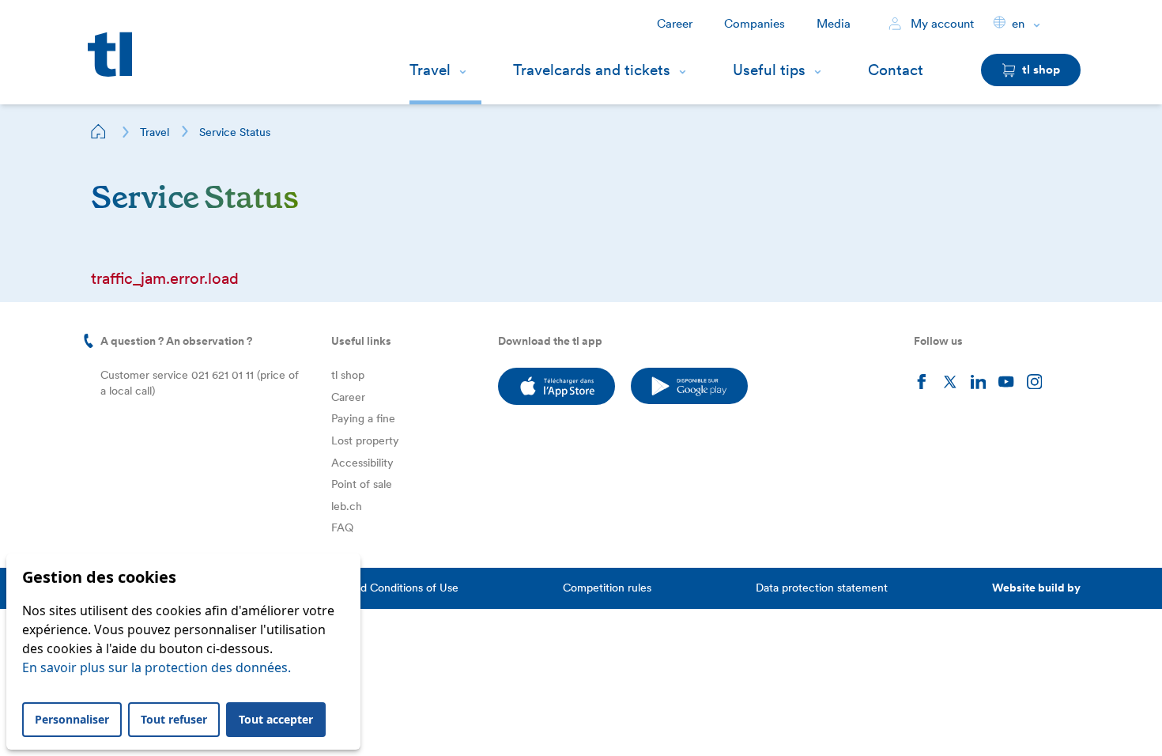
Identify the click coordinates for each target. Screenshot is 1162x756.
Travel (430, 70)
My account (940, 24)
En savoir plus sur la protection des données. (156, 667)
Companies (754, 24)
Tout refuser (174, 719)
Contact (895, 70)
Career (674, 24)
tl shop (347, 375)
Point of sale (361, 484)
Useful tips (769, 70)
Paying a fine (363, 418)
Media (834, 24)
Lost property (365, 440)
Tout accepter (276, 719)
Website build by (1036, 587)
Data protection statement (822, 587)
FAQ (342, 527)
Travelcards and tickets (591, 70)
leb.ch (346, 506)
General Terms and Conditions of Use (365, 587)
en (1018, 24)
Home (99, 131)
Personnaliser (72, 719)
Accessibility (362, 462)
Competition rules (607, 587)
